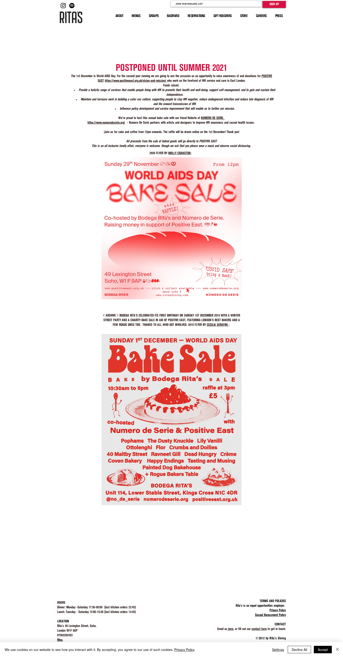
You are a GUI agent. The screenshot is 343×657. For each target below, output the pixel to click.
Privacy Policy (184, 649)
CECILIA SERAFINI (218, 325)
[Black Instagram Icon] (63, 5)
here (230, 629)
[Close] (337, 649)
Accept (323, 649)
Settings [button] (278, 649)
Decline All (299, 649)
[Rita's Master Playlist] (71, 5)
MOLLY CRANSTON (179, 153)
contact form (259, 629)
